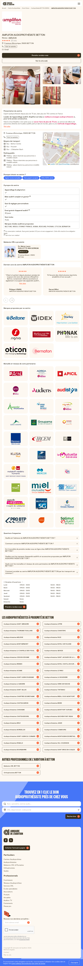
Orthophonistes (9, 868)
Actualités (7, 898)
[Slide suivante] (12, 300)
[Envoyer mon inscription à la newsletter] (28, 922)
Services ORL (8, 886)
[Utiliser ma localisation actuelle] (78, 810)
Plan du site (7, 955)
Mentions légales (9, 949)
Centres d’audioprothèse (12, 859)
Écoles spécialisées (10, 889)
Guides (6, 871)
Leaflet (52, 164)
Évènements (8, 903)
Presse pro (7, 906)
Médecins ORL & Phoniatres (14, 865)
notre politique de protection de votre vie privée (28, 963)
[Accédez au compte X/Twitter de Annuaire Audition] (11, 840)
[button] (61, 147)
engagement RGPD (24, 939)
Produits (7, 895)
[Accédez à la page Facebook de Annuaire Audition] (6, 840)
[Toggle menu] (79, 4)
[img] (9, 41)
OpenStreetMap (64, 164)
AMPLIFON (12, 38)
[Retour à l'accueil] (17, 832)
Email (7, 50)
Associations (8, 892)
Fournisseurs (8, 880)
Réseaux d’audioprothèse (13, 883)
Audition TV (8, 900)
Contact (6, 952)
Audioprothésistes (10, 862)
